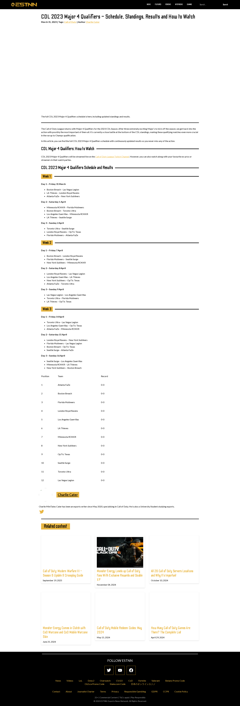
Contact (56, 691)
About (69, 691)
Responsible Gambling (135, 691)
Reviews (168, 4)
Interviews (179, 4)
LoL (80, 680)
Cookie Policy (181, 691)
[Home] (24, 4)
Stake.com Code (117, 684)
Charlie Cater (93, 22)
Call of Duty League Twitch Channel (112, 156)
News (149, 4)
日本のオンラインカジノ (143, 684)
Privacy (115, 691)
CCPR (166, 691)
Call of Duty (70, 22)
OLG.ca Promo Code (94, 684)
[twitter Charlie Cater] (41, 511)
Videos (70, 680)
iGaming (189, 4)
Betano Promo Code (175, 680)
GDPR (154, 691)
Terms (103, 691)
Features (158, 4)
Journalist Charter (85, 691)
